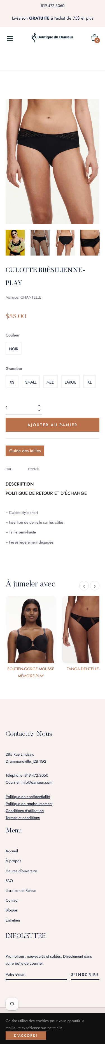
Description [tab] (20, 484)
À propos (13, 861)
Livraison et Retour (21, 890)
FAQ (9, 880)
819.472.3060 (52, 5)
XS (12, 382)
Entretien (13, 920)
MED (50, 382)
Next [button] (95, 243)
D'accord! (26, 1035)
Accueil (12, 851)
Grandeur (14, 368)
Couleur (13, 335)
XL (90, 382)
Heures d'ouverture (21, 871)
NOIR (13, 349)
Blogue (11, 910)
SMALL (30, 382)
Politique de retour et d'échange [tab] (46, 493)
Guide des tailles (25, 450)
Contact (12, 900)
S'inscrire (85, 974)
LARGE (70, 382)
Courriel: (29, 782)
